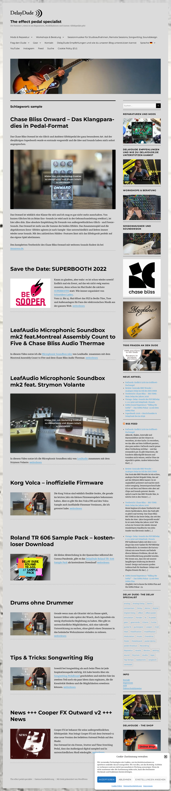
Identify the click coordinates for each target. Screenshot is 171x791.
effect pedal (151, 613)
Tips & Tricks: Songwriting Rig (51, 657)
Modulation (129, 636)
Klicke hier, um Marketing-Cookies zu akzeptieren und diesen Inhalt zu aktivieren (63, 179)
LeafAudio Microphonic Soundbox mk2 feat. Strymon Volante (57, 381)
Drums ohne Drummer (41, 602)
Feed (41, 48)
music (139, 636)
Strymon (136, 655)
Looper (149, 627)
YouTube (15, 48)
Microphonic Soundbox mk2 (57, 354)
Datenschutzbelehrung (132, 786)
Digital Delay (129, 613)
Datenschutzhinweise (132, 688)
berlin (149, 603)
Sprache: (145, 43)
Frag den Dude (18, 43)
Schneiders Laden (63, 294)
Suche (50, 48)
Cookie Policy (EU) (67, 48)
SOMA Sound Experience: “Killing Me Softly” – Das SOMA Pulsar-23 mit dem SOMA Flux (142, 408)
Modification (136, 632)
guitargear (138, 627)
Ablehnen (125, 779)
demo (147, 608)
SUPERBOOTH (61, 291)
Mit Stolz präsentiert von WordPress (72, 779)
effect (140, 613)
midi (157, 627)
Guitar (153, 622)
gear (126, 622)
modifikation (150, 632)
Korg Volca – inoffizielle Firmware (56, 482)
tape (152, 655)
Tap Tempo (129, 660)
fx (145, 617)
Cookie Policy (117, 786)
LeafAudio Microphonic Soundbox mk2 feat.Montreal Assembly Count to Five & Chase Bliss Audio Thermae (62, 337)
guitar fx (127, 627)
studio (145, 655)
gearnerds (135, 622)
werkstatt (128, 664)
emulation (128, 617)
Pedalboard (137, 641)
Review (147, 650)
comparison (129, 608)
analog (127, 603)
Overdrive (149, 636)
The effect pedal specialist (35, 21)
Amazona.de (16, 248)
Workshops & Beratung (48, 37)
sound (126, 655)
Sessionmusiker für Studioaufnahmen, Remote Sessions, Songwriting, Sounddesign (112, 37)
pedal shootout (130, 646)
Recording (144, 646)
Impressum (148, 786)
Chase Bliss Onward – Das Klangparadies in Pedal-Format (62, 122)
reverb (138, 650)
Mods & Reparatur (19, 37)
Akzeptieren (106, 779)
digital (155, 608)
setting (156, 650)
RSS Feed (131, 424)
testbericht (141, 660)
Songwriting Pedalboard (67, 676)
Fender (139, 617)
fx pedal (152, 617)
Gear (35, 43)
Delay (139, 608)
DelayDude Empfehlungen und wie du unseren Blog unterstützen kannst (97, 43)
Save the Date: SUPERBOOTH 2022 (58, 269)
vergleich (152, 660)
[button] (165, 756)
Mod (126, 632)
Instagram (28, 48)
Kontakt (49, 43)
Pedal (126, 641)
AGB (125, 686)
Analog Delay (139, 603)
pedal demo (150, 641)
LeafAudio (82, 458)
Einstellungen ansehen (150, 779)
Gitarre (145, 622)
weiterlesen (79, 306)
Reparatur (128, 650)
